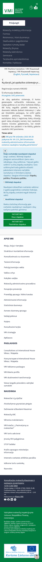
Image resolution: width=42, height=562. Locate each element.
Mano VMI (19, 496)
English (17, 74)
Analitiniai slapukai (14, 199)
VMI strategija (10, 332)
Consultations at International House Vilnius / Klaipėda (19, 352)
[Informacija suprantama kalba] (36, 9)
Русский (24, 74)
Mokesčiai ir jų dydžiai (13, 398)
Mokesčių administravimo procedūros (20, 283)
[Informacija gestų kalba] (31, 9)
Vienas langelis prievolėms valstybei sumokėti (19, 384)
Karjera (7, 321)
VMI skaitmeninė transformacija (17, 377)
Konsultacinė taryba (12, 327)
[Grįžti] (3, 79)
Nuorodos (8, 468)
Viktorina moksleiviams (13, 420)
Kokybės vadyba (10, 278)
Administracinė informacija (15, 300)
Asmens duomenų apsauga (15, 310)
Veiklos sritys (9, 272)
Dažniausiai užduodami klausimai (18, 409)
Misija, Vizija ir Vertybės (13, 245)
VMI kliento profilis (12, 372)
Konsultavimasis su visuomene (17, 256)
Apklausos (8, 337)
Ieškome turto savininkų (14, 463)
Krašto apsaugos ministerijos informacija (16, 451)
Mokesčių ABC (10, 414)
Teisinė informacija (12, 262)
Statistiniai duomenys (13, 305)
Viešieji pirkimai (10, 316)
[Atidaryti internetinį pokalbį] (36, 556)
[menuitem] (17, 30)
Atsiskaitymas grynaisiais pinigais (18, 403)
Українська (34, 74)
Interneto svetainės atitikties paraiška (20, 457)
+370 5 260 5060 (11, 485)
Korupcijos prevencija (13, 289)
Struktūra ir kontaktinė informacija (18, 251)
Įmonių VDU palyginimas (14, 439)
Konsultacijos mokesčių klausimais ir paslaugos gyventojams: (19, 482)
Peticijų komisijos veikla (14, 267)
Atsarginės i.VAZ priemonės (13, 95)
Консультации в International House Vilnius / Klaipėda (19, 360)
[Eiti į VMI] (13, 9)
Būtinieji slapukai (13, 182)
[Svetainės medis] (37, 4)
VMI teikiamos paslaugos (14, 366)
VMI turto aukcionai (12, 433)
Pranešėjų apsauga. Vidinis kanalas (18, 294)
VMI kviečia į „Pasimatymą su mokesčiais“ (16, 427)
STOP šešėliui (9, 444)
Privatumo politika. (19, 178)
